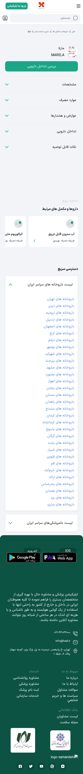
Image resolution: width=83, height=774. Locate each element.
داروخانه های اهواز (61, 381)
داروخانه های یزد (62, 497)
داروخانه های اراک (61, 477)
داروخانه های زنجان (60, 388)
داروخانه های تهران (60, 299)
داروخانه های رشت (61, 443)
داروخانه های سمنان (59, 395)
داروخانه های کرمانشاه (58, 422)
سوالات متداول (67, 690)
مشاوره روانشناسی (26, 678)
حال (73, 31)
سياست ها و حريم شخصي (65, 698)
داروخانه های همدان (59, 490)
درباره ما (72, 678)
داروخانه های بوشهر (60, 347)
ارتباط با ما (70, 684)
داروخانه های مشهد (60, 367)
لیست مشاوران (67, 716)
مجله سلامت (69, 722)
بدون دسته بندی (42, 31)
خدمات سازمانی (28, 696)
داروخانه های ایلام (61, 340)
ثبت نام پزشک (29, 690)
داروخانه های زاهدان (59, 401)
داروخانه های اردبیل (60, 319)
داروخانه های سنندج (60, 408)
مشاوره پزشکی (29, 684)
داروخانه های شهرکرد (59, 354)
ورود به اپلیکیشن (16, 6)
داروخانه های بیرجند (59, 360)
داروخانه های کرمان (60, 415)
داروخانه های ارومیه (60, 312)
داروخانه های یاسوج (60, 429)
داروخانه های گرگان (60, 436)
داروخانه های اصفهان (59, 326)
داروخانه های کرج (62, 333)
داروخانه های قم (62, 463)
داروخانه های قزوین (60, 456)
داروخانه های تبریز (61, 306)
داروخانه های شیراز (60, 449)
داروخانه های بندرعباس (57, 484)
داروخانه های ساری (60, 504)
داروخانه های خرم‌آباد (59, 470)
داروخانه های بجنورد (60, 374)
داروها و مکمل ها (60, 31)
